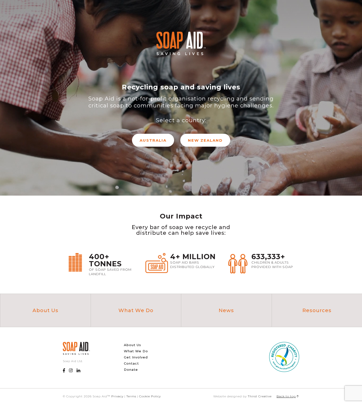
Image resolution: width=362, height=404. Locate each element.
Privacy (117, 396)
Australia (153, 140)
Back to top (286, 396)
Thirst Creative (260, 396)
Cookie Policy (150, 396)
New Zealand (205, 140)
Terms (131, 396)
